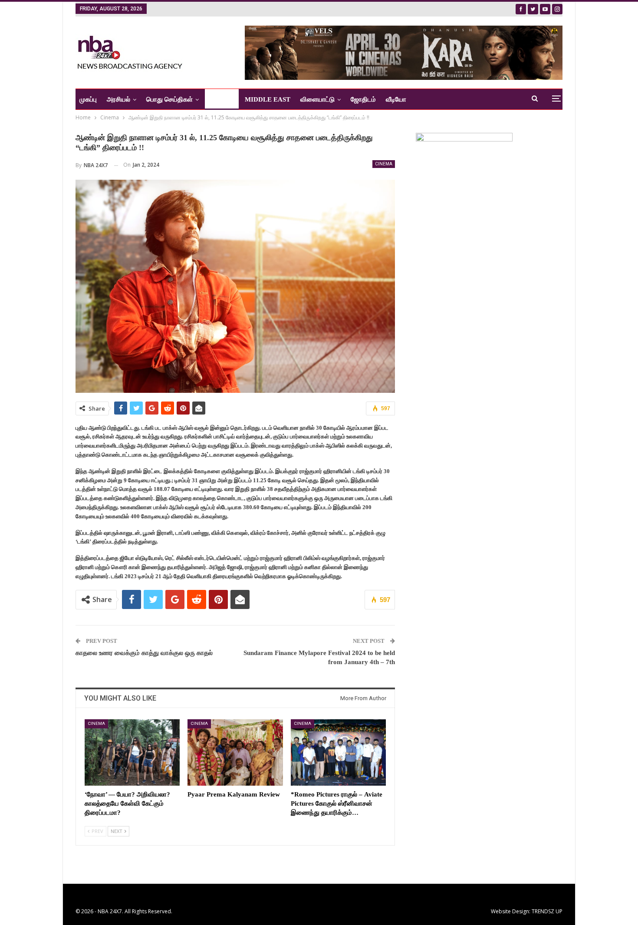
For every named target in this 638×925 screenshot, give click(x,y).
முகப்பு (88, 99)
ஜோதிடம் (363, 99)
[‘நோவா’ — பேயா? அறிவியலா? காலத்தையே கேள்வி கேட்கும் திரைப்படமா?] (132, 752)
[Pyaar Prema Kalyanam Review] (235, 752)
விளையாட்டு (317, 99)
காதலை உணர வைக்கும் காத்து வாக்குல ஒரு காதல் (144, 652)
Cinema (383, 163)
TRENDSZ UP (547, 911)
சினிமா (219, 99)
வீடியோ (396, 99)
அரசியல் (118, 99)
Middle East (267, 99)
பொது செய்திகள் (169, 99)
